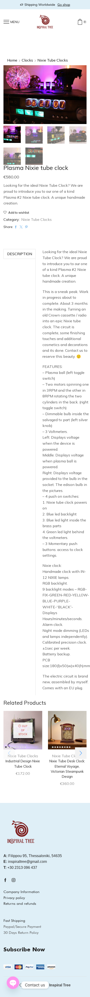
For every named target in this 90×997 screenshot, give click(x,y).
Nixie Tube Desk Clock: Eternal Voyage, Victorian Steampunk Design (67, 769)
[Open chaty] (13, 983)
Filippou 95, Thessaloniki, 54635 (32, 856)
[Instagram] (13, 880)
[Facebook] (5, 880)
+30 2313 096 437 (20, 868)
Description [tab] (19, 253)
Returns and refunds (19, 903)
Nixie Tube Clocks (52, 60)
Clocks (27, 60)
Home (12, 60)
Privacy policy (14, 898)
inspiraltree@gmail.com (25, 862)
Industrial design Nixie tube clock (23, 763)
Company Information (21, 892)
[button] (9, 96)
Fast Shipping (14, 920)
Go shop (63, 5)
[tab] (19, 254)
